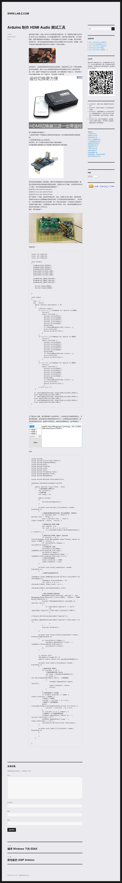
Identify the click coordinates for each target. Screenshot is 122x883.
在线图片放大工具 (92, 147)
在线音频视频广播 (92, 152)
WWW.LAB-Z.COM (18, 13)
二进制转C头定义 (92, 134)
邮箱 (8, 811)
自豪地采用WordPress (24, 875)
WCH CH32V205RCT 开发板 (96, 48)
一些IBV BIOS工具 (92, 148)
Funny (9, 39)
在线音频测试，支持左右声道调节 (96, 154)
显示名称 (9, 802)
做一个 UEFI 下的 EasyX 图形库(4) (98, 42)
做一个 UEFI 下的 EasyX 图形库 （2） (99, 49)
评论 (9, 775)
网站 (8, 820)
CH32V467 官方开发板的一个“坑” (98, 44)
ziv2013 (9, 34)
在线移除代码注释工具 (93, 143)
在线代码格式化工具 (93, 145)
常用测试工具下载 (92, 135)
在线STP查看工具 (92, 150)
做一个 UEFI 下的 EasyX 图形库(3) (98, 46)
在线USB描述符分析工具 (94, 156)
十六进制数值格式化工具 (94, 141)
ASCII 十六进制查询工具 (94, 139)
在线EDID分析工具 (92, 137)
